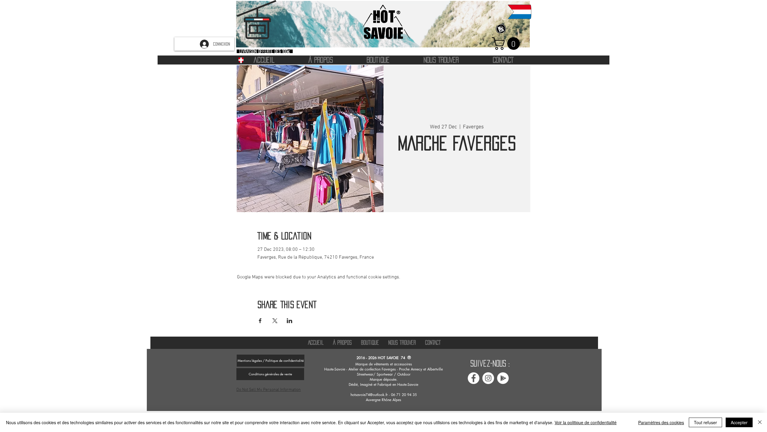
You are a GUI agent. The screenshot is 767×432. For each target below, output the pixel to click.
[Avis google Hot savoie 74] (503, 378)
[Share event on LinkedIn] (289, 320)
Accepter (739, 422)
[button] (507, 43)
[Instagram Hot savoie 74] (488, 378)
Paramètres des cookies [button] (661, 422)
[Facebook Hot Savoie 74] (473, 378)
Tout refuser (705, 422)
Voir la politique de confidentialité (586, 422)
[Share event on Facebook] (260, 320)
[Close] (759, 422)
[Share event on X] (275, 320)
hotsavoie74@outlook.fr (369, 394)
